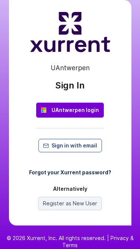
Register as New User (70, 203)
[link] (70, 110)
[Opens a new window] (70, 35)
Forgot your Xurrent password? (70, 172)
